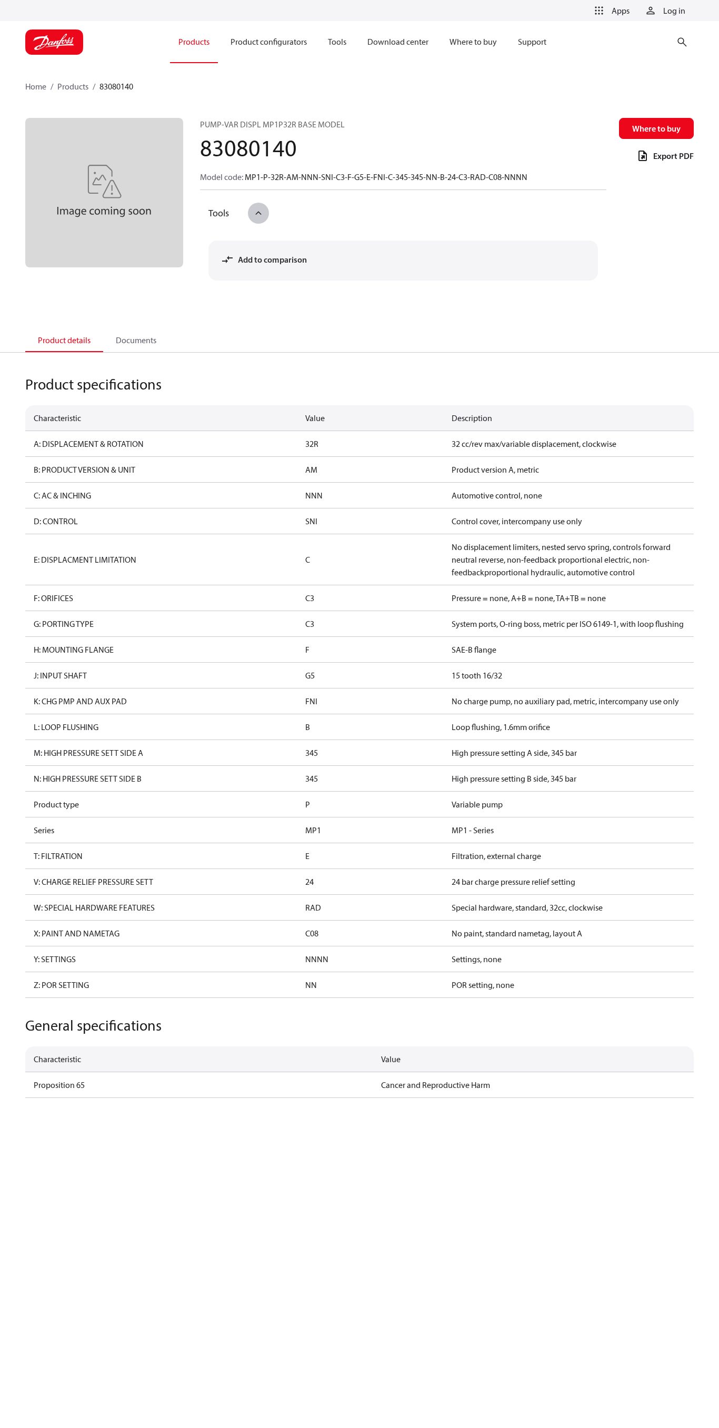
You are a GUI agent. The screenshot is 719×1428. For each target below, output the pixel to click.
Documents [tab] (136, 340)
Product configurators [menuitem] (269, 41)
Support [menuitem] (532, 41)
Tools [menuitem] (337, 41)
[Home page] (54, 42)
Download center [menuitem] (397, 41)
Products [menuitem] (193, 41)
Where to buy (656, 128)
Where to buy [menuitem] (473, 41)
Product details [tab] (64, 340)
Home (35, 86)
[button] (610, 10)
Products (72, 86)
